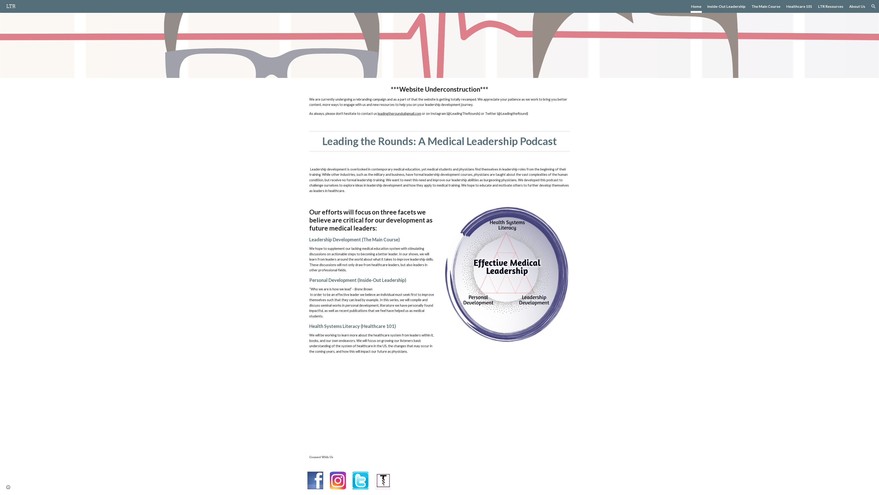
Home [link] (696, 6)
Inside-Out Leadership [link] (726, 6)
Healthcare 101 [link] (799, 6)
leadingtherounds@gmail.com (399, 114)
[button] (873, 6)
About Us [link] (857, 6)
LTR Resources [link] (830, 6)
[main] (439, 100)
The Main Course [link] (765, 6)
